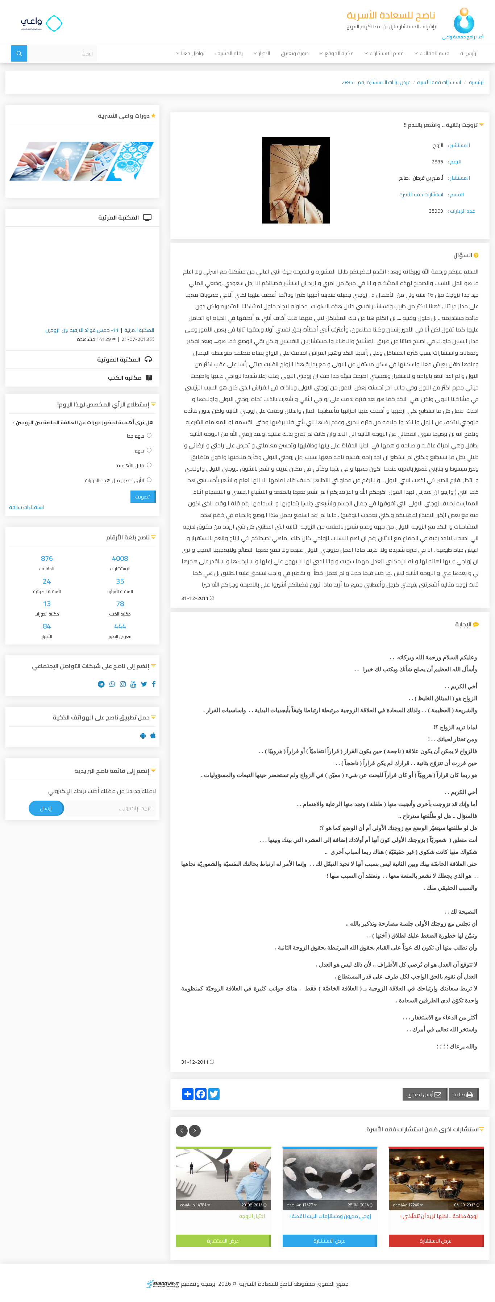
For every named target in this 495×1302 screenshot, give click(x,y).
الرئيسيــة (469, 53)
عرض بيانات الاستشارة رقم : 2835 (376, 82)
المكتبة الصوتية (119, 359)
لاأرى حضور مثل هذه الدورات (114, 480)
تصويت (142, 496)
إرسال (45, 808)
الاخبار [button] (264, 53)
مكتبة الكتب (125, 377)
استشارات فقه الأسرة (439, 82)
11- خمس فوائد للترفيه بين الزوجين (82, 330)
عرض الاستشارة (436, 1240)
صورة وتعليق (295, 53)
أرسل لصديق (420, 1094)
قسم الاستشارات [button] (387, 53)
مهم (139, 450)
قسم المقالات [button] (434, 53)
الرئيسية (476, 82)
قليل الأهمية (130, 465)
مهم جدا (135, 436)
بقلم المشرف (229, 53)
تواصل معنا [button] (192, 53)
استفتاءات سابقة (26, 507)
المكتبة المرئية (119, 217)
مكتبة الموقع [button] (339, 53)
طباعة (459, 1094)
